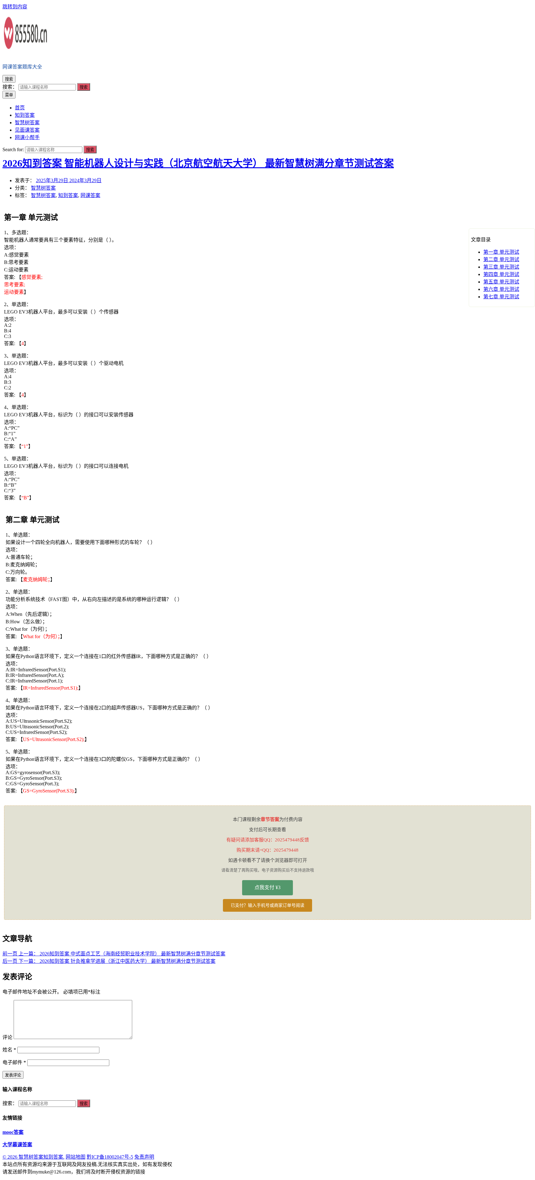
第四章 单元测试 (501, 274)
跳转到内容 (14, 6)
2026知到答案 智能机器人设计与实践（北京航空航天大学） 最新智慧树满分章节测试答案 (198, 163)
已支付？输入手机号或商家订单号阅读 (267, 905)
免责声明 (144, 1157)
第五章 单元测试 (501, 281)
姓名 (9, 1049)
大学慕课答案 (17, 1144)
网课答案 (90, 195)
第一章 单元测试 (501, 252)
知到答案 (68, 195)
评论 (7, 1037)
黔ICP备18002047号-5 (110, 1157)
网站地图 (75, 1157)
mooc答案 (13, 1132)
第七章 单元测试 (501, 296)
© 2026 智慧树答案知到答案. (33, 1157)
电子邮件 (14, 1062)
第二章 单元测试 (501, 259)
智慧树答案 (43, 188)
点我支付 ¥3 (267, 887)
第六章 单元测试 (501, 289)
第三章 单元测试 (501, 267)
